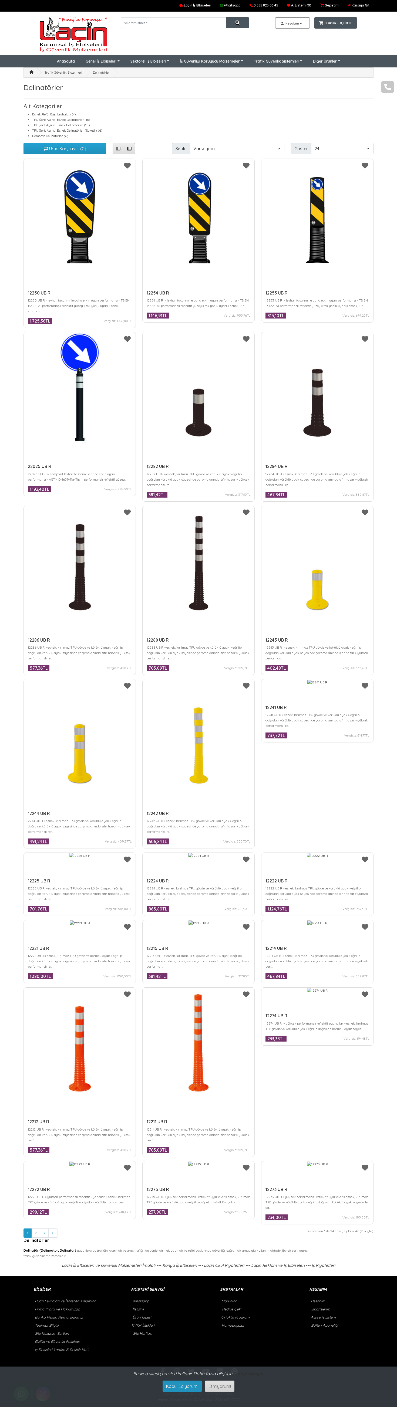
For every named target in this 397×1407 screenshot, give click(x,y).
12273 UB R (276, 1189)
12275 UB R (158, 1189)
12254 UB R (158, 293)
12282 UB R (158, 466)
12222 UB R (276, 881)
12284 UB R (276, 466)
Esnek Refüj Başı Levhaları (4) (54, 114)
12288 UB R (158, 640)
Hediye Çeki (231, 1309)
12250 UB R (39, 293)
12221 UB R (38, 948)
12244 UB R (39, 813)
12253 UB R (276, 293)
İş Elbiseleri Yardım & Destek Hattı (61, 1349)
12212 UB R (38, 1121)
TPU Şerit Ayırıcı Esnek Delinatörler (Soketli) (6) (67, 130)
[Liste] (118, 148)
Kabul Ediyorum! (182, 1386)
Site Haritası (142, 1333)
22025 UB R (39, 466)
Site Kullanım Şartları (51, 1333)
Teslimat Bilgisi (46, 1325)
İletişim (138, 1309)
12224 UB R (158, 881)
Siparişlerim (320, 1309)
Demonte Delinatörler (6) (50, 136)
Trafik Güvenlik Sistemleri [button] (276, 61)
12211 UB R (157, 1121)
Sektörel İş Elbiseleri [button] (148, 61)
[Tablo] (129, 148)
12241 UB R (276, 707)
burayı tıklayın (248, 1373)
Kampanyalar (232, 1325)
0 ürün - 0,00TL (337, 23)
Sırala (181, 148)
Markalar (228, 1301)
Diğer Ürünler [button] (325, 61)
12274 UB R (276, 1015)
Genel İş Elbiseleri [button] (101, 61)
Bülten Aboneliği (324, 1325)
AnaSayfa (66, 61)
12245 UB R (276, 640)
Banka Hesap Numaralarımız (58, 1317)
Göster (301, 148)
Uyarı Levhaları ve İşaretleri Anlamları (65, 1301)
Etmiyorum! (219, 1386)
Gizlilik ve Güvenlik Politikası (57, 1341)
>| (53, 1233)
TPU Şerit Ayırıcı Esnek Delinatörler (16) (61, 120)
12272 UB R (39, 1189)
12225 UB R (39, 881)
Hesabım (317, 1301)
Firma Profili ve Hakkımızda (57, 1309)
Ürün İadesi (141, 1317)
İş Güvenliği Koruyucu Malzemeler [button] (210, 61)
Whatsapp (140, 1301)
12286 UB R (39, 640)
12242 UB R (158, 813)
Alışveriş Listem (323, 1317)
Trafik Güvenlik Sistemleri (63, 72)
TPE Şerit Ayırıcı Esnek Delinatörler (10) (61, 125)
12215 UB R (157, 948)
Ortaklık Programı (235, 1317)
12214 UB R (276, 948)
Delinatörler (101, 72)
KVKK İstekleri (142, 1325)
